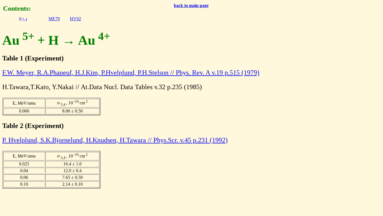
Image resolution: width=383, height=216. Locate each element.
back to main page (191, 5)
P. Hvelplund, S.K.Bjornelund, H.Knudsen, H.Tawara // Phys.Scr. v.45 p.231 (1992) (115, 140)
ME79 (54, 18)
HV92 (75, 18)
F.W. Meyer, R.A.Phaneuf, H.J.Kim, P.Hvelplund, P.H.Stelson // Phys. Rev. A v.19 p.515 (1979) (130, 72)
